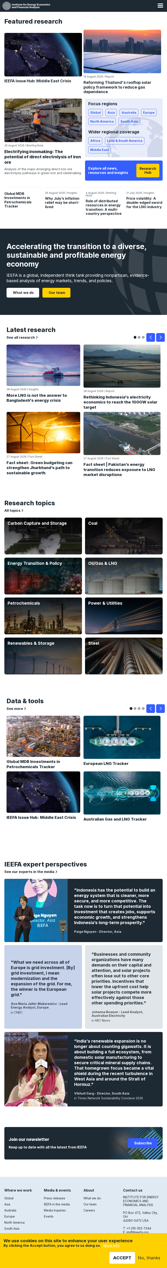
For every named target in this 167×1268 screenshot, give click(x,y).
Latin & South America (124, 141)
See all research (21, 337)
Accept (122, 1257)
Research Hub (148, 170)
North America (102, 121)
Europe (149, 112)
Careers (89, 1210)
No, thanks (149, 1257)
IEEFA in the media (57, 1204)
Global (95, 112)
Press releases (54, 1198)
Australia (129, 112)
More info (111, 1245)
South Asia (129, 121)
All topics (12, 510)
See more (15, 708)
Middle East (99, 150)
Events (48, 1216)
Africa (95, 141)
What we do (23, 292)
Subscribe (142, 1143)
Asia (111, 112)
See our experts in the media (29, 872)
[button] (160, 6)
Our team (56, 292)
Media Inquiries (55, 1210)
